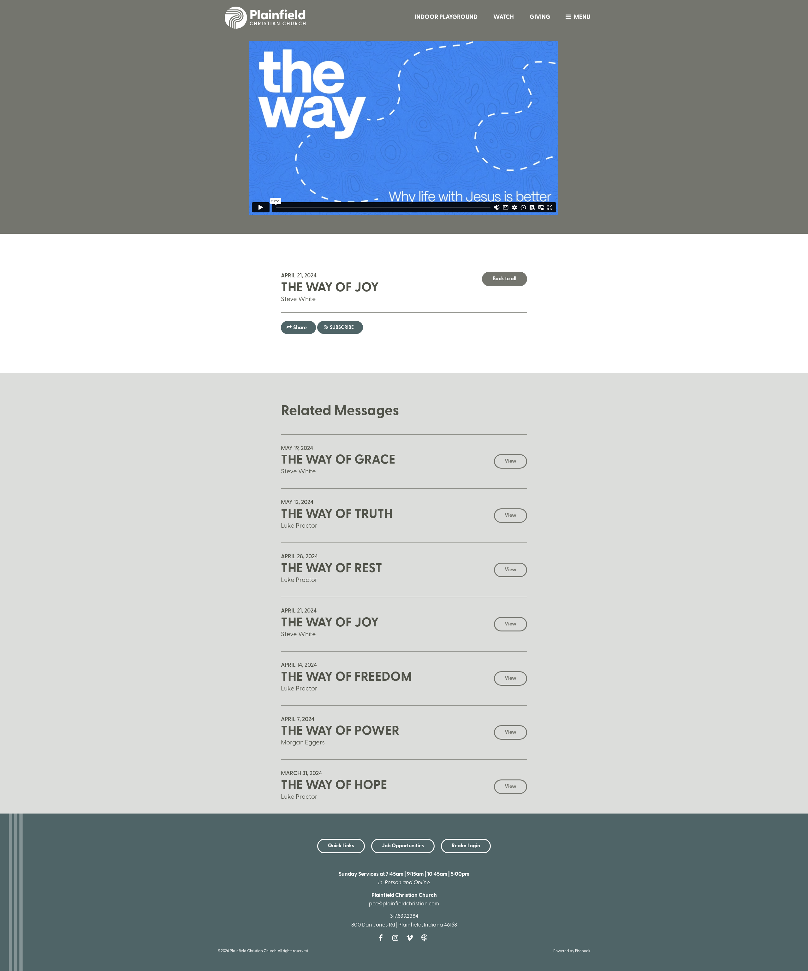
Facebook (382, 938)
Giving (540, 18)
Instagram (397, 938)
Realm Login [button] (466, 846)
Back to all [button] (504, 278)
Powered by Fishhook (571, 951)
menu (582, 18)
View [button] (510, 461)
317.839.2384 (404, 916)
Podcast (426, 938)
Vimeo (411, 938)
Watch (503, 18)
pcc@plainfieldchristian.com (404, 904)
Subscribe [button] (342, 327)
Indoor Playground (446, 18)
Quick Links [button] (341, 846)
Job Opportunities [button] (403, 846)
